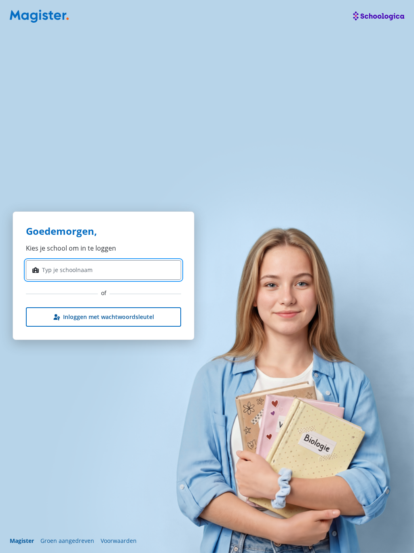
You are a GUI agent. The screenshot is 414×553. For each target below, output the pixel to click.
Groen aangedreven (67, 540)
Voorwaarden (119, 540)
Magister (22, 540)
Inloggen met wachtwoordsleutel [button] (108, 317)
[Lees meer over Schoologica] (378, 16)
